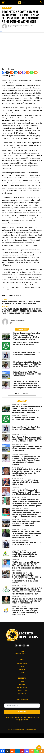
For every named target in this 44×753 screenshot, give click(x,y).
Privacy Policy (22, 687)
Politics (21, 667)
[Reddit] (12, 72)
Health (22, 672)
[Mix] (28, 72)
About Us (22, 685)
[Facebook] (4, 72)
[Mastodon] (24, 72)
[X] (8, 72)
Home (22, 682)
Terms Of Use (22, 690)
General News (22, 664)
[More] (36, 72)
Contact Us (22, 693)
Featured (18, 295)
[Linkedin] (16, 72)
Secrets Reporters (15, 27)
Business (22, 669)
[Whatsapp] (32, 72)
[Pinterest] (20, 72)
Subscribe (22, 712)
